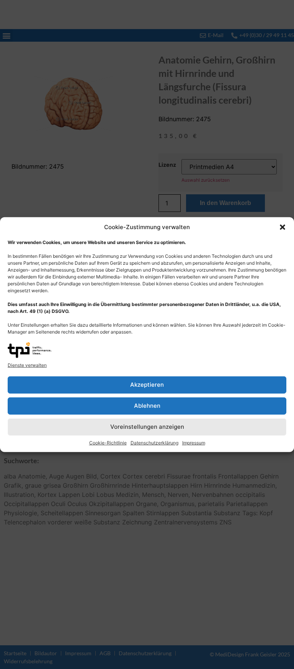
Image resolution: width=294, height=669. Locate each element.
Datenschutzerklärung (154, 443)
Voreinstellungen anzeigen (147, 426)
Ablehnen (147, 405)
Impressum (193, 443)
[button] (282, 227)
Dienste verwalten (27, 365)
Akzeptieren (147, 384)
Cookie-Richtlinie (108, 443)
